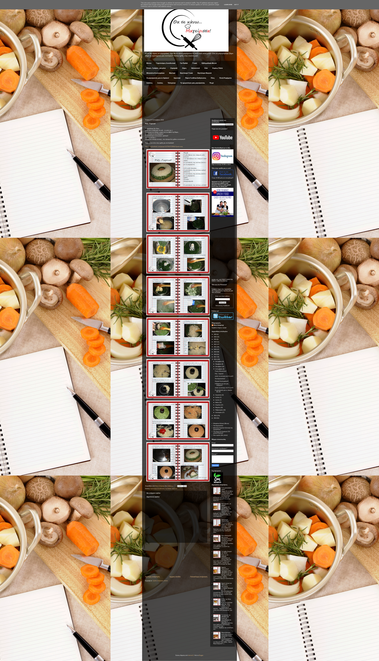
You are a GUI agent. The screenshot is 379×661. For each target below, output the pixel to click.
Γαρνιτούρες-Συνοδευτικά (165, 63)
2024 (215, 339)
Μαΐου (217, 402)
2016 (215, 359)
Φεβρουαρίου (219, 410)
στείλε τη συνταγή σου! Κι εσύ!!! (224, 376)
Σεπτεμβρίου (219, 369)
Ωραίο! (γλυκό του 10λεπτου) (226, 584)
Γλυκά (194, 63)
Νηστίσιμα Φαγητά (204, 73)
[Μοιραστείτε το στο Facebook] (184, 486)
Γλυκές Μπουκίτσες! (220, 371)
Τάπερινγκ (172, 83)
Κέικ (206, 68)
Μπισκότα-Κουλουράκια (155, 73)
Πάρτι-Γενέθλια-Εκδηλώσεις (195, 78)
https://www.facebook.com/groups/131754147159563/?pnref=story (164, 146)
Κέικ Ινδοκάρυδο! (226, 535)
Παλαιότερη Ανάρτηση (198, 577)
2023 (215, 342)
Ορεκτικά (177, 78)
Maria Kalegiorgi (219, 325)
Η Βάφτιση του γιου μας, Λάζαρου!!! (222, 384)
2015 (215, 415)
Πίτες (213, 78)
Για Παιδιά (184, 63)
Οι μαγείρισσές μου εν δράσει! (157, 78)
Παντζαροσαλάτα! (220, 378)
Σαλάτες (149, 83)
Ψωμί (212, 83)
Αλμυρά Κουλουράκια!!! (221, 381)
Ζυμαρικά (173, 68)
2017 (215, 357)
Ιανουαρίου (218, 412)
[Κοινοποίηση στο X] (182, 486)
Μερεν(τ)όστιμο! (225, 632)
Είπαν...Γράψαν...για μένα (156, 68)
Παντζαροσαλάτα (218, 425)
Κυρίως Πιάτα (217, 68)
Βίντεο (148, 63)
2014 (215, 418)
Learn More (228, 4)
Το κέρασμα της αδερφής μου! (225, 615)
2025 (215, 337)
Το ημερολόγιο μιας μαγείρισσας (192, 83)
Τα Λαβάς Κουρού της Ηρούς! (226, 552)
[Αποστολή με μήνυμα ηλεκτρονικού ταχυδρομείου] (178, 486)
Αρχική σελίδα (174, 577)
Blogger (201, 655)
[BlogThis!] (180, 486)
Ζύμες (184, 68)
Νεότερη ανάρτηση (152, 577)
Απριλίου (218, 405)
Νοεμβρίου (218, 364)
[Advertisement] (189, 102)
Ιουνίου (217, 400)
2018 (215, 354)
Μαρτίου (217, 407)
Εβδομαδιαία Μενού (209, 63)
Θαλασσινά (195, 68)
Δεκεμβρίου (218, 361)
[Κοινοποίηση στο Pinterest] (186, 486)
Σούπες (160, 83)
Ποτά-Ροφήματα (225, 78)
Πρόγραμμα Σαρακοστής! (225, 520)
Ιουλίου (217, 397)
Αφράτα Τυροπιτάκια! (225, 568)
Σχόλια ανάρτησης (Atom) (160, 580)
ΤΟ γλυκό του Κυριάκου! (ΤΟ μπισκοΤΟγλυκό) (221, 432)
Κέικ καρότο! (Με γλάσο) (220, 435)
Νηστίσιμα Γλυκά (186, 73)
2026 (215, 334)
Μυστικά (172, 73)
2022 (215, 344)
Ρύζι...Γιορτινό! (219, 373)
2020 (215, 349)
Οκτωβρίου (218, 366)
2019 (215, 352)
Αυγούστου (218, 395)
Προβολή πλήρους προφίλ (219, 327)
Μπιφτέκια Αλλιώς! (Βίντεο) (221, 423)
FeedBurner (226, 305)
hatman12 (191, 655)
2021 (215, 347)
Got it (236, 4)
